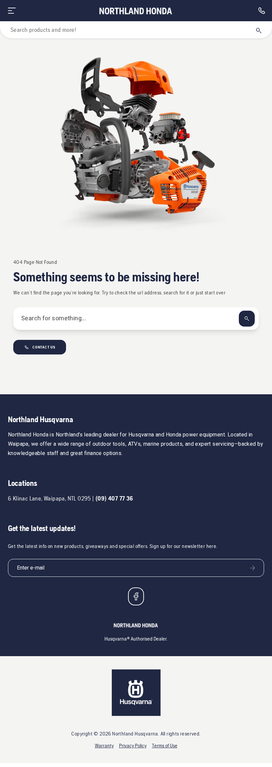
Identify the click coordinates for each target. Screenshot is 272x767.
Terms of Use (164, 745)
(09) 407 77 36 (114, 498)
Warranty (104, 745)
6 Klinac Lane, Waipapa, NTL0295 (49, 498)
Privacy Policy (133, 745)
